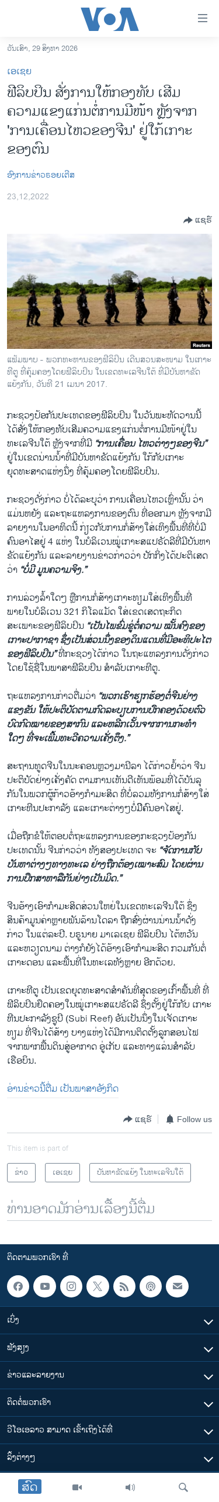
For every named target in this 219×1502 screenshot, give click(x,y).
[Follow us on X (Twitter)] (97, 1286)
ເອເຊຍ (19, 71)
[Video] (77, 1487)
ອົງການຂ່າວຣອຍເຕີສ (41, 175)
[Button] (197, 220)
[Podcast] (151, 1286)
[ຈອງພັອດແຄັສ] (177, 1286)
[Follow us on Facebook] (18, 1286)
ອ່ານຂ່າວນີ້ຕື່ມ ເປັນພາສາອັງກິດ (63, 1089)
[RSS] (124, 1286)
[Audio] (130, 1487)
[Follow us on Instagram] (71, 1286)
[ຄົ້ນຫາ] (183, 1487)
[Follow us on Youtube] (44, 1286)
